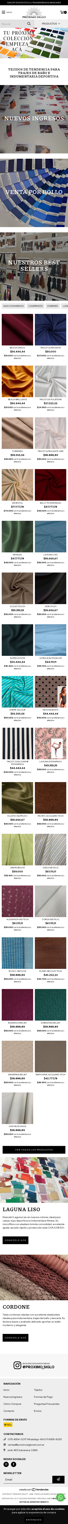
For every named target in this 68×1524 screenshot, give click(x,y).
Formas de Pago (43, 1396)
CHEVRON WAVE (17, 1126)
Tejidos (38, 1389)
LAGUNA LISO (50, 554)
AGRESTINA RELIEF (50, 1022)
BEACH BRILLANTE (17, 399)
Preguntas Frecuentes (46, 1403)
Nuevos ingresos (13, 306)
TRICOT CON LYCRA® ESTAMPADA (17, 762)
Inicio (6, 1389)
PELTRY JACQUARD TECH (50, 816)
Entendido (34, 1519)
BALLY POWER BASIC (50, 503)
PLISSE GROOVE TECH (50, 971)
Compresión (35, 306)
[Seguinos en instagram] (6, 1464)
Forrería (52, 306)
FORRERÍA (17, 451)
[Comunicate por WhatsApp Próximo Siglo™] (60, 1497)
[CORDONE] (34, 1277)
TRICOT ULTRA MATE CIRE (51, 451)
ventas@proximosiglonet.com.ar (26, 1444)
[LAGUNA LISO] (34, 1180)
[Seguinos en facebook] (13, 1464)
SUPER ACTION (17, 658)
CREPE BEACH (17, 867)
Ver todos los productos (34, 1149)
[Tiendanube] (34, 1490)
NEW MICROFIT (50, 709)
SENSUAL (17, 554)
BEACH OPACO (17, 347)
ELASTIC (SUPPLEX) (17, 816)
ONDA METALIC (51, 867)
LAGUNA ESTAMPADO (50, 761)
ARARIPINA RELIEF (17, 1074)
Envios (37, 1410)
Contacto (8, 1410)
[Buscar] (28, 24)
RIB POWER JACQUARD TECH (50, 1074)
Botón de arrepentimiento (34, 1502)
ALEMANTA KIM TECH (17, 919)
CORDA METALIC (50, 919)
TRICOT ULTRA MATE (50, 347)
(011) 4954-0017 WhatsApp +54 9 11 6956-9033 (35, 1439)
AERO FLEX (50, 606)
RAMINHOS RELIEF (17, 1022)
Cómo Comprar (12, 1403)
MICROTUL (17, 503)
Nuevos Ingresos (12, 1396)
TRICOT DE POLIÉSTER (50, 399)
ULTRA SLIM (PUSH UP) (50, 658)
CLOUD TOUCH (17, 606)
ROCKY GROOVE (17, 971)
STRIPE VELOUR (17, 709)
